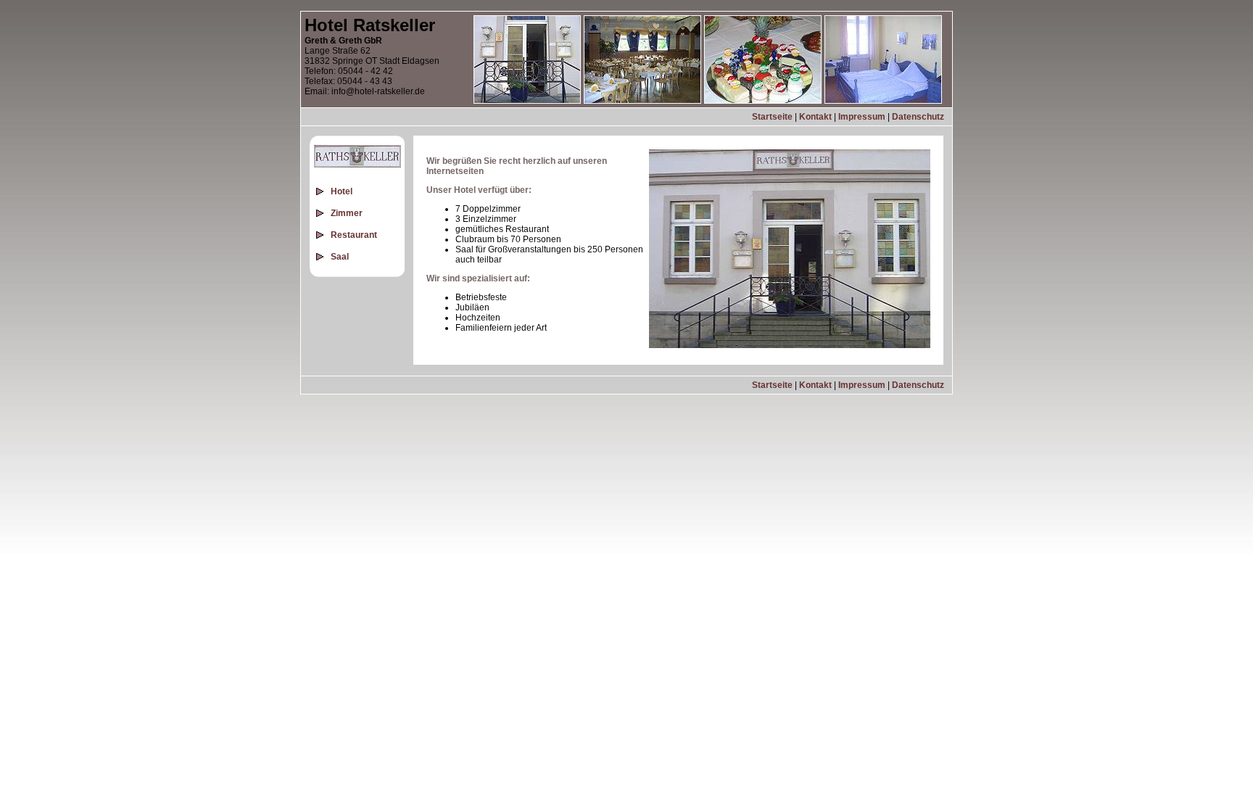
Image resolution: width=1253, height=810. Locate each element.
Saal (340, 257)
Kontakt (815, 117)
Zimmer (347, 213)
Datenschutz (918, 117)
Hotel (341, 191)
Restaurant (354, 235)
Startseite (772, 117)
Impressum (861, 117)
